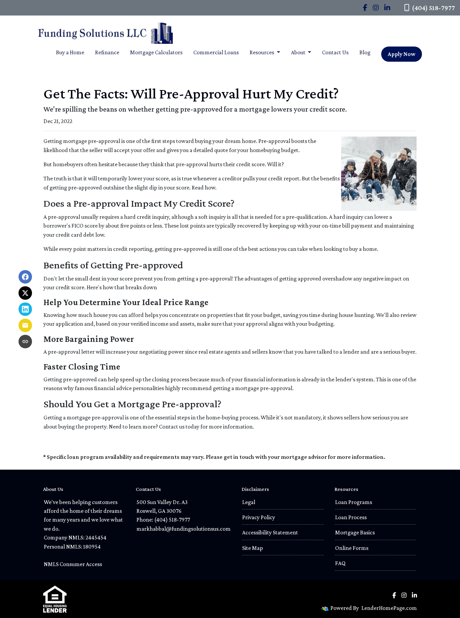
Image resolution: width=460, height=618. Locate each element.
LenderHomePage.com (389, 608)
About (298, 52)
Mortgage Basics (355, 532)
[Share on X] (25, 293)
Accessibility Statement (270, 532)
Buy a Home (70, 52)
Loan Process (351, 517)
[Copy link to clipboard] (25, 341)
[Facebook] (365, 8)
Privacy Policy (258, 517)
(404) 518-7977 (433, 7)
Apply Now (402, 54)
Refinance (107, 52)
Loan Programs (353, 502)
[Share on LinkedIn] (25, 309)
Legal (248, 502)
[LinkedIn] (387, 8)
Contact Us (335, 52)
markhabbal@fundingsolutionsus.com (183, 528)
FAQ (340, 563)
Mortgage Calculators (156, 52)
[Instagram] (376, 8)
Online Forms (351, 548)
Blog (364, 52)
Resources (262, 52)
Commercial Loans (216, 52)
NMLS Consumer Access (73, 564)
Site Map (252, 548)
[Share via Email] (25, 325)
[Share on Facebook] (25, 277)
